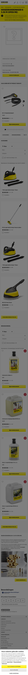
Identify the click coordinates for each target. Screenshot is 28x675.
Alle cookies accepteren (14, 666)
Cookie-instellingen (14, 673)
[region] (14, 662)
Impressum (4, 663)
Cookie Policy (10, 662)
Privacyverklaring (17, 662)
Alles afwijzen (14, 670)
